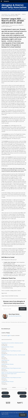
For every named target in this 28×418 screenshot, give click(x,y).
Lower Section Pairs (5, 360)
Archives (14, 387)
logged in (9, 335)
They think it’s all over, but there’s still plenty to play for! (12, 342)
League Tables (22, 393)
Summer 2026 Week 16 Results (7, 364)
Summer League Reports (6, 26)
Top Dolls (23, 396)
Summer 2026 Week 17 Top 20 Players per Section (11, 350)
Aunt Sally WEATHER (14, 403)
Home (8, 14)
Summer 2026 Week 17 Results (7, 346)
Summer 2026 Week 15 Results (7, 381)
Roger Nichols (5, 25)
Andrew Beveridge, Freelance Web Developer (11, 416)
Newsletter (21, 25)
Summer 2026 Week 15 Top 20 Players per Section (11, 377)
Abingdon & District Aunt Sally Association (13, 6)
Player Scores (6, 396)
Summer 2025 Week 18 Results (20, 322)
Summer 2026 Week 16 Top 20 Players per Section (11, 368)
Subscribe (22, 308)
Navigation (6, 1)
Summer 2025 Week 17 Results (8, 322)
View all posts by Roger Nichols (15, 316)
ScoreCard (5, 393)
